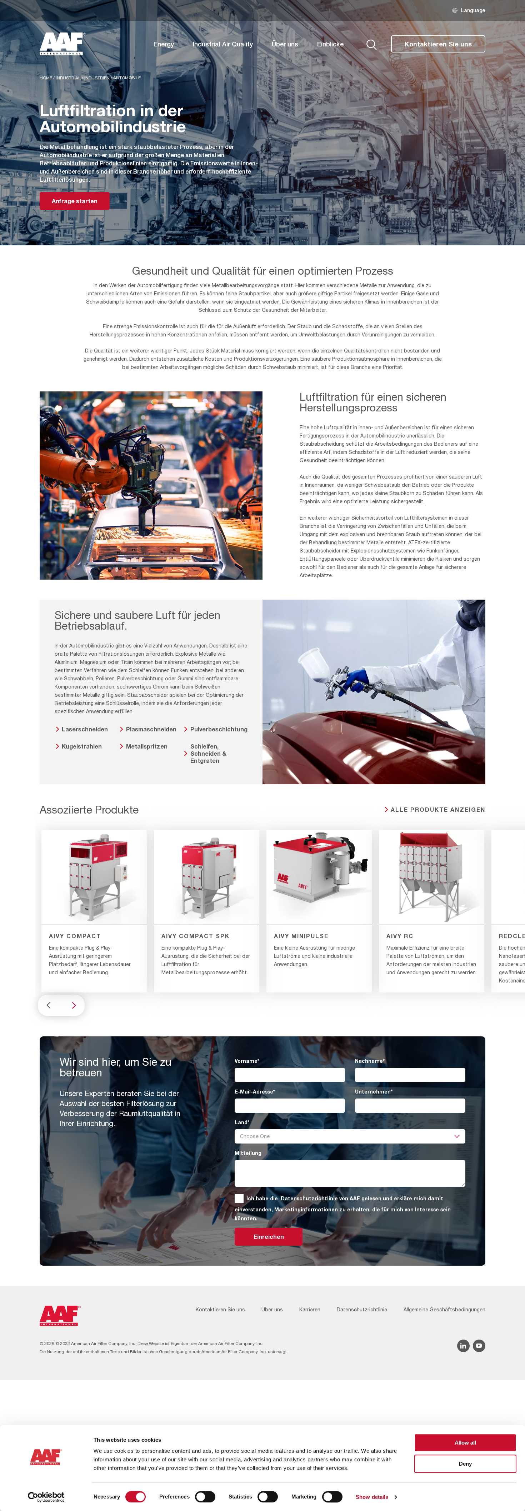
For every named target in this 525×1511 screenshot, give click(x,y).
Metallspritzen (147, 746)
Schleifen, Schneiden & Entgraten (208, 753)
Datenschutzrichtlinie (309, 1198)
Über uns (285, 44)
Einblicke (330, 44)
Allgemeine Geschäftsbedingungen (444, 1309)
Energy (164, 44)
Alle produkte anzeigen (438, 809)
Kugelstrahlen (82, 746)
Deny (465, 1464)
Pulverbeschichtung (219, 729)
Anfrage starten (75, 200)
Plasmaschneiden (151, 729)
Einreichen (269, 1236)
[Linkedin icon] (463, 1346)
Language (473, 10)
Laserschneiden (85, 729)
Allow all (465, 1443)
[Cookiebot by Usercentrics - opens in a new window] (46, 1497)
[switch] (205, 1496)
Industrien (97, 77)
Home (46, 77)
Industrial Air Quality (223, 44)
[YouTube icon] (479, 1346)
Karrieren (309, 1309)
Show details (372, 1497)
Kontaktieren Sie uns (438, 44)
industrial (68, 77)
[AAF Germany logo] (63, 43)
